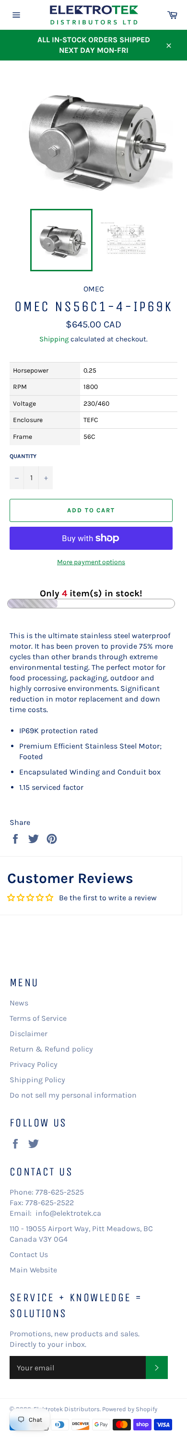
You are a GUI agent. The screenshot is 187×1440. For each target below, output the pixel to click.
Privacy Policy (34, 1064)
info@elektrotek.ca (68, 1213)
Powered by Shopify (129, 1409)
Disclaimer (28, 1033)
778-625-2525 (59, 1192)
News (19, 1002)
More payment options (91, 562)
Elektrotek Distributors (67, 1409)
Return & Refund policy (51, 1048)
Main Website (33, 1269)
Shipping (54, 339)
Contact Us (29, 1254)
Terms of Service (38, 1018)
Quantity (23, 456)
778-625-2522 (49, 1202)
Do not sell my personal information (73, 1095)
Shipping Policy (37, 1079)
